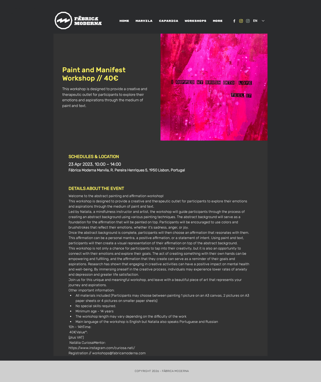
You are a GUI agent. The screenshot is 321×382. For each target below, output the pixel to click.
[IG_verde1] (248, 21)
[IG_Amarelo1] (241, 21)
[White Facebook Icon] (234, 21)
